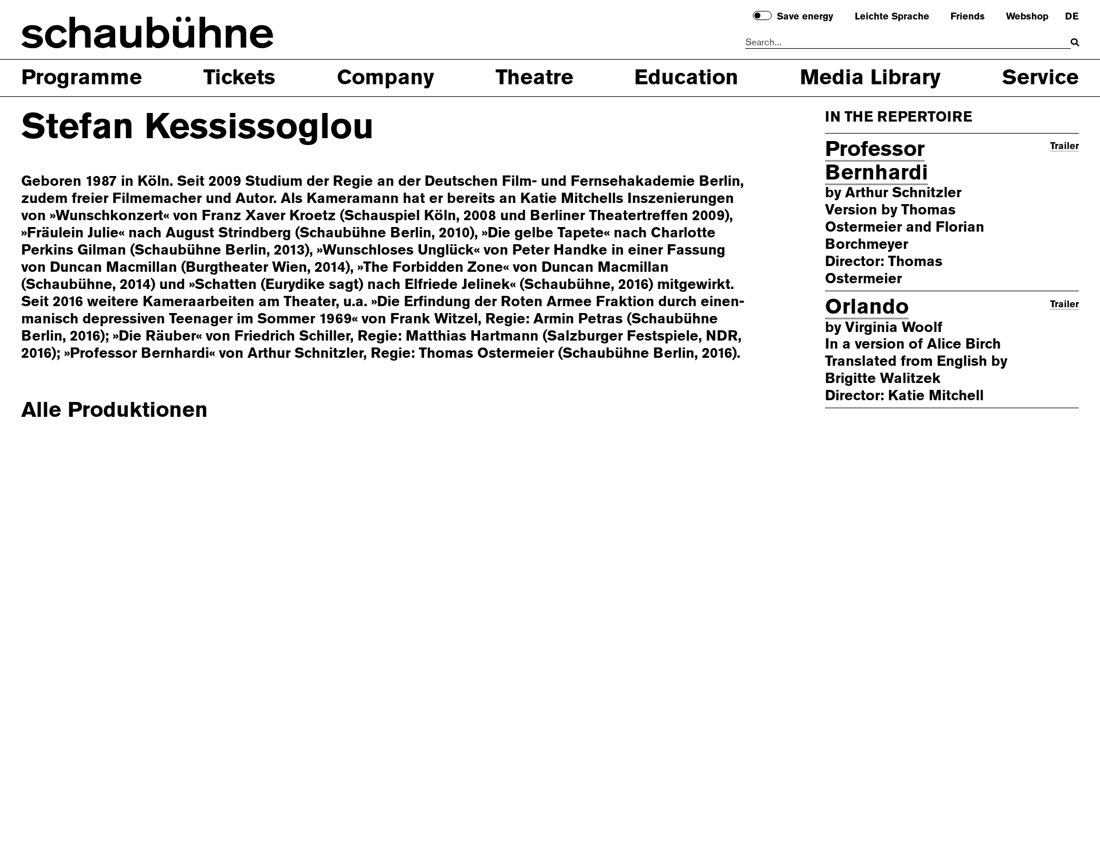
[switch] (762, 16)
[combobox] (908, 43)
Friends (967, 16)
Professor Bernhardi (876, 160)
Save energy (805, 16)
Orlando (867, 306)
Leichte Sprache (892, 16)
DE (1071, 16)
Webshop (1027, 16)
